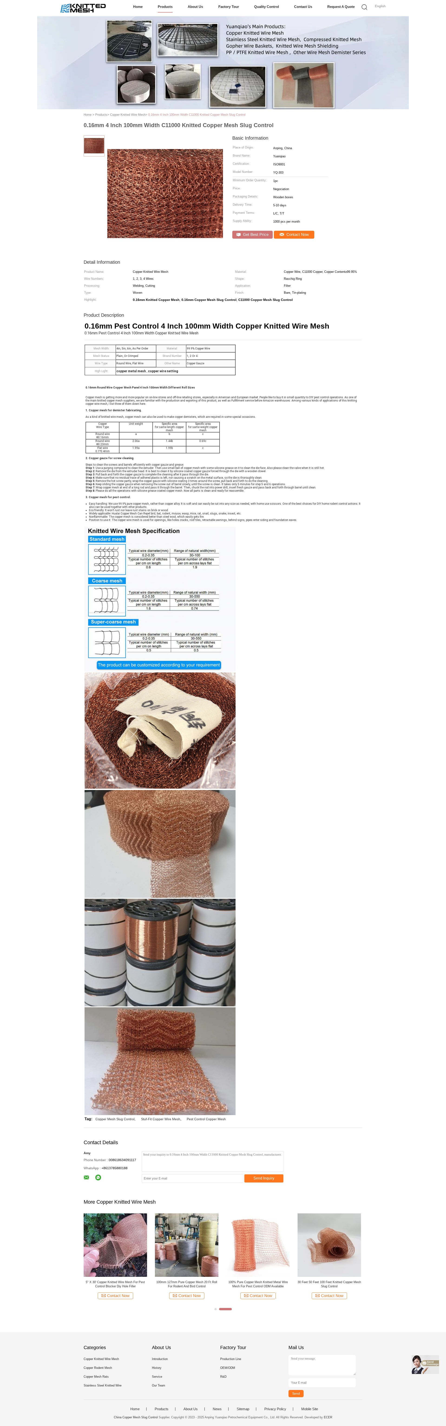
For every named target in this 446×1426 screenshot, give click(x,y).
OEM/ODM (227, 1368)
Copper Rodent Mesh (98, 1368)
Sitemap (243, 1409)
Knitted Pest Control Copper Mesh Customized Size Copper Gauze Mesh (257, 1284)
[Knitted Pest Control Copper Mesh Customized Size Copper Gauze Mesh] (258, 1245)
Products (165, 7)
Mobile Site (309, 1409)
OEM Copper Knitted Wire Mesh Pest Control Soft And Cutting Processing (329, 1284)
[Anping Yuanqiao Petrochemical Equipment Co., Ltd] (83, 8)
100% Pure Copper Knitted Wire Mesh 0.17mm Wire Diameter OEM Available (115, 1284)
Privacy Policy (275, 1409)
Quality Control (266, 7)
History (156, 1368)
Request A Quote (341, 7)
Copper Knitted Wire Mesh (101, 1359)
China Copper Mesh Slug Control (136, 1417)
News (217, 1409)
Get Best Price (255, 234)
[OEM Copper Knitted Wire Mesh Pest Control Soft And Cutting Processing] (329, 1245)
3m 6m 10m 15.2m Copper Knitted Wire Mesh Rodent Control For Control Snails (186, 1284)
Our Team (158, 1385)
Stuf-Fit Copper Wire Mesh (160, 1119)
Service (157, 1376)
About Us (195, 7)
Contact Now (297, 234)
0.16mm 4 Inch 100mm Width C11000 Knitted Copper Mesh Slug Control (197, 114)
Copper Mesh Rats (96, 1376)
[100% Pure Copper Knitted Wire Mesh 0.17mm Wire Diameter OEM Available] (115, 1245)
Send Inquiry (263, 1178)
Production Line (230, 1359)
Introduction (160, 1359)
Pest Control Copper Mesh (206, 1119)
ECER (328, 1417)
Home (138, 7)
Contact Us (303, 7)
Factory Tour (228, 7)
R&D (223, 1376)
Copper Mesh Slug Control (114, 1119)
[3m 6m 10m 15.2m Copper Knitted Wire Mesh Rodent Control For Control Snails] (186, 1245)
